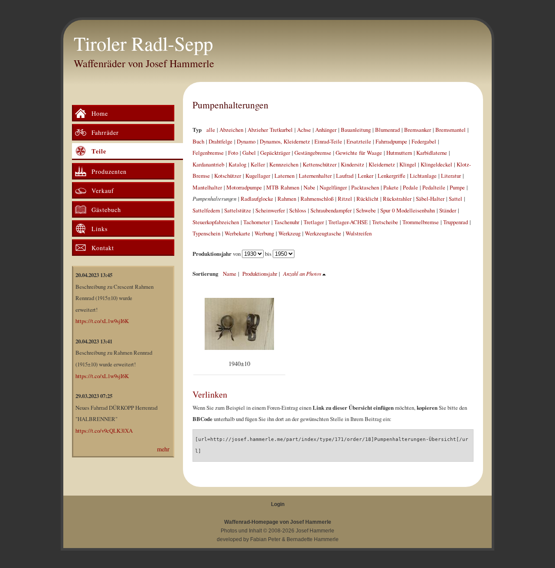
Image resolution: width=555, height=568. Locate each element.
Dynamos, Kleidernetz (285, 141)
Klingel (407, 164)
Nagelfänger (333, 187)
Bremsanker (417, 130)
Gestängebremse (312, 153)
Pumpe (457, 187)
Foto (233, 153)
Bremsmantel (450, 130)
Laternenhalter (315, 176)
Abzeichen (231, 130)
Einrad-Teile (328, 141)
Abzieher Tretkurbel (270, 130)
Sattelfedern (206, 210)
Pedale (410, 187)
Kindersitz (352, 164)
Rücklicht (367, 198)
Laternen (284, 176)
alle (210, 130)
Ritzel (345, 198)
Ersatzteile (358, 141)
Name (229, 273)
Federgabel (423, 141)
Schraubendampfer (331, 210)
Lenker (365, 176)
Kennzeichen (283, 164)
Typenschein (206, 233)
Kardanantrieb (208, 164)
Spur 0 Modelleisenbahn (407, 210)
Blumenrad (387, 130)
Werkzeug (289, 233)
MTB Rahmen (282, 187)
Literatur (451, 176)
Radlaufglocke (257, 198)
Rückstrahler (397, 198)
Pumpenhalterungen (230, 104)
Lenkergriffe (391, 176)
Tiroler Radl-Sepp (143, 43)
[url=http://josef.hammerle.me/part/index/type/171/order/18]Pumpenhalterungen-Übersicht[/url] (331, 445)
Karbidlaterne (431, 153)
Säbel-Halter (430, 198)
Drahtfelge (220, 141)
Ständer (447, 210)
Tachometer (256, 222)
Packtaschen (365, 187)
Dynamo (246, 141)
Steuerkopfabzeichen (216, 222)
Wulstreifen (359, 233)
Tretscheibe (385, 222)
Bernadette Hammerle (313, 539)
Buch (198, 141)
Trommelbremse (420, 222)
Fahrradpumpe (391, 141)
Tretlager (314, 222)
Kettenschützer (319, 164)
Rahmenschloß (316, 198)
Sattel (455, 198)
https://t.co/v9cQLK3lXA (104, 430)
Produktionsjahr (259, 273)
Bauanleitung (356, 130)
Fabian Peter (265, 539)
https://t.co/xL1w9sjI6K (102, 321)
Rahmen (287, 198)
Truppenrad (455, 222)
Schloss (297, 210)
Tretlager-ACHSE (348, 222)
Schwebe (366, 210)
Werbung (264, 233)
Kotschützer (227, 176)
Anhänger (325, 130)
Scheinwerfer (270, 210)
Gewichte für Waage (359, 153)
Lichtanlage (423, 176)
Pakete (390, 187)
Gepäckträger (275, 153)
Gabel (249, 153)
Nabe (309, 187)
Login (277, 504)
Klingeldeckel (436, 164)
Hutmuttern (399, 153)
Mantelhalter (207, 187)
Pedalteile (433, 187)
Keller (258, 164)
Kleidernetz (382, 164)
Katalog (237, 164)
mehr (163, 449)
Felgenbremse (208, 153)
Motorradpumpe (244, 187)
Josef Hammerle (315, 531)
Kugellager (257, 176)
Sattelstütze (237, 210)
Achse (304, 130)
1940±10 (239, 363)
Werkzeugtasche (323, 233)
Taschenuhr (286, 222)
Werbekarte (237, 233)
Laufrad (344, 176)
